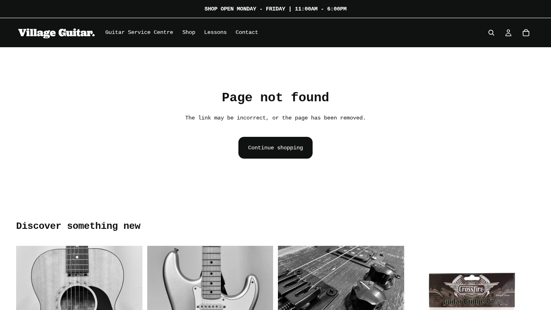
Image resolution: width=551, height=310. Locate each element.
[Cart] (526, 33)
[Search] (491, 33)
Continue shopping (275, 148)
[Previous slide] (290, 281)
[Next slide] (392, 281)
